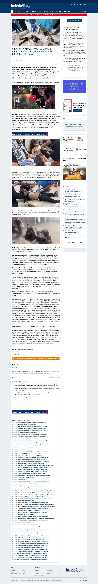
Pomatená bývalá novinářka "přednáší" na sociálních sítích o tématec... (33, 551)
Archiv (26, 11)
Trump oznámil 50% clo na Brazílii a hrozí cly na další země (30, 547)
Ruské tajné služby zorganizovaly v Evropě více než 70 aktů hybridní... (33, 516)
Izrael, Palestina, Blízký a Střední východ (24, 349)
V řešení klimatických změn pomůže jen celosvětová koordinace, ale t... (33, 545)
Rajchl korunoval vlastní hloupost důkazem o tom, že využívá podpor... (41, 490)
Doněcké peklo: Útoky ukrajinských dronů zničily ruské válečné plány (33, 502)
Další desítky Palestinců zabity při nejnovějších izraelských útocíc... (32, 428)
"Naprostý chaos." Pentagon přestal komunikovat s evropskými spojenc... (34, 475)
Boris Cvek (20, 504)
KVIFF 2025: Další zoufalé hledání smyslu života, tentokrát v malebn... (37, 453)
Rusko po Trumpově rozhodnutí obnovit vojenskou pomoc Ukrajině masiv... (34, 537)
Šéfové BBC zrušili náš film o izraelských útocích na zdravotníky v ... (32, 430)
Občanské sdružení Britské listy (26, 580)
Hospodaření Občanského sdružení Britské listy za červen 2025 (31, 532)
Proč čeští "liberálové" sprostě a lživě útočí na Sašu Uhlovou (75, 200)
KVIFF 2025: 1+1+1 (28, 522)
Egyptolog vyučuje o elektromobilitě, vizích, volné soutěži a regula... (38, 498)
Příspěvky (67, 11)
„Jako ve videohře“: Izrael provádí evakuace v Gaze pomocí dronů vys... (33, 444)
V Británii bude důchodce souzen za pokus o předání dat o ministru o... (33, 520)
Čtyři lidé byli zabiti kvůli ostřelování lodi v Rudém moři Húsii (31, 539)
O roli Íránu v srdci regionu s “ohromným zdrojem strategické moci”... (39, 465)
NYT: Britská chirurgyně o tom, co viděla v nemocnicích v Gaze (31, 473)
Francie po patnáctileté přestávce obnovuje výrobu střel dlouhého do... (33, 534)
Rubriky (46, 11)
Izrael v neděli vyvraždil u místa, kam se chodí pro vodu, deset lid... (32, 422)
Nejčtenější (66, 186)
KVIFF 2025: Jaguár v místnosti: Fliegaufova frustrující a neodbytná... (39, 518)
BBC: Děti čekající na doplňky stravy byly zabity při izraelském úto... (32, 467)
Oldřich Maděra (17, 381)
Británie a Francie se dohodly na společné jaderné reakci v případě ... (33, 471)
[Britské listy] (30, 134)
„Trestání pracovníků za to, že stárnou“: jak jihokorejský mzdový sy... (32, 549)
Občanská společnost (15, 573)
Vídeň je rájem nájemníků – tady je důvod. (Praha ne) (29, 485)
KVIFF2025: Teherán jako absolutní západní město (33, 463)
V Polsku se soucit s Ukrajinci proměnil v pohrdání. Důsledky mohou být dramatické (74, 206)
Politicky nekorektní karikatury (74, 159)
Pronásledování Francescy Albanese (26, 477)
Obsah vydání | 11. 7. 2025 (20, 420)
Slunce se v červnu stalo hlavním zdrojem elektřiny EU (29, 526)
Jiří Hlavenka (20, 498)
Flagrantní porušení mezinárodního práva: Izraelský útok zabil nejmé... (33, 469)
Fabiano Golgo (21, 518)
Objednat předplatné (74, 20)
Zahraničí (13, 569)
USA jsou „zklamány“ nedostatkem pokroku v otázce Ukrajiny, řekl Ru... (33, 543)
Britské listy (21, 6)
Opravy (36, 572)
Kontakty (37, 570)
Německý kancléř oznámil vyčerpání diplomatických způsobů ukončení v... (34, 492)
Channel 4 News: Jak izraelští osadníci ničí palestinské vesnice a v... (32, 442)
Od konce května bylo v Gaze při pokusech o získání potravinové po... (33, 451)
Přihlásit (84, 4)
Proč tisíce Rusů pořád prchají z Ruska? (75, 211)
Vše (81, 242)
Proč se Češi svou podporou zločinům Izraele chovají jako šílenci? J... (33, 436)
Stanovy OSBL (50, 569)
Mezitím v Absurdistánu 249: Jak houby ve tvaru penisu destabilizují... (40, 506)
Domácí (23, 569)
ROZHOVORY (33, 11)
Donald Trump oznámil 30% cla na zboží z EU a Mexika (29, 446)
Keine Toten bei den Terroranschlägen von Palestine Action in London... (33, 426)
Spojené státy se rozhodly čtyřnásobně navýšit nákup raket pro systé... (33, 508)
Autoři (61, 11)
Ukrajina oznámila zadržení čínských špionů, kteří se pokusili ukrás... (32, 512)
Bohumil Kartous (21, 490)
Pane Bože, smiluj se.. (22, 479)
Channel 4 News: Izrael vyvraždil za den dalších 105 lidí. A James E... (32, 487)
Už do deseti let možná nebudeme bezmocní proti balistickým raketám (38, 504)
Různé (23, 573)
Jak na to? (67, 128)
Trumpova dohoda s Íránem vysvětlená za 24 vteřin (75, 236)
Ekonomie (13, 570)
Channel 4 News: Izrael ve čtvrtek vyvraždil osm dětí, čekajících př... (32, 459)
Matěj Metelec (21, 500)
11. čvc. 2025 (25, 381)
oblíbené (58, 377)
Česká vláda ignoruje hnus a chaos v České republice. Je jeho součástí (33, 461)
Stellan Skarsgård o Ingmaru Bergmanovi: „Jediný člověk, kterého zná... (33, 457)
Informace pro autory (51, 572)
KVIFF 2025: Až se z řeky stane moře (32, 528)
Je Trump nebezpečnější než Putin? (25, 448)
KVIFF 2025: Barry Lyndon (30, 524)
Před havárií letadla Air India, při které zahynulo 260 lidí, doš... (31, 455)
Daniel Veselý (21, 465)
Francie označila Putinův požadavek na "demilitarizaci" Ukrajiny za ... (33, 496)
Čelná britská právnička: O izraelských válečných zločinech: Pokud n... (33, 555)
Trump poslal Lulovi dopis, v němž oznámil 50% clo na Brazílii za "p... (39, 530)
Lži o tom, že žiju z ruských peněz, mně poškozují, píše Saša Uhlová (73, 195)
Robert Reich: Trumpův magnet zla (25, 449)
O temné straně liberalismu (72, 232)
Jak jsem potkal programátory (30, 483)
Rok (77, 242)
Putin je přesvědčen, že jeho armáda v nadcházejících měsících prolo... (33, 489)
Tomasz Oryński (21, 506)
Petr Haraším (20, 483)
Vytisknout (16, 354)
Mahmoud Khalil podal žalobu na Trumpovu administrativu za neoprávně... (33, 481)
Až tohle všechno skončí (23, 438)
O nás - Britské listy (39, 569)
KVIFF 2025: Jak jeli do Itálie (28, 514)
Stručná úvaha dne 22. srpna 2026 (73, 191)
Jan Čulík (20, 424)
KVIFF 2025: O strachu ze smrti (29, 424)
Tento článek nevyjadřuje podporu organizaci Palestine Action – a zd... (33, 557)
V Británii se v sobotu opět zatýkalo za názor (27, 432)
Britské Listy (75, 570)
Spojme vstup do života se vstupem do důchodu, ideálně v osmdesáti (73, 228)
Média (23, 572)
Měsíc (73, 242)
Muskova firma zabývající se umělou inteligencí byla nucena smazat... (32, 559)
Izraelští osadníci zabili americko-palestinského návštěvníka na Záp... (33, 440)
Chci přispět (77, 111)
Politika (23, 570)
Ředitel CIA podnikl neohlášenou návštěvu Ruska (74, 215)
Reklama (37, 573)
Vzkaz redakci (50, 570)
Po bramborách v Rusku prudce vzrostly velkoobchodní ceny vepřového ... (34, 541)
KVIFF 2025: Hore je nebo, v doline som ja (31, 510)
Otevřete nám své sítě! (29, 500)
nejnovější (51, 377)
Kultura (12, 572)
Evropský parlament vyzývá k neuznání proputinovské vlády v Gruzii (32, 535)
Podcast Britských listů (73, 119)
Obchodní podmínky (39, 575)
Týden (68, 242)
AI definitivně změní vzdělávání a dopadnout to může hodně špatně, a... (41, 494)
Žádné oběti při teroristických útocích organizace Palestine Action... (32, 434)
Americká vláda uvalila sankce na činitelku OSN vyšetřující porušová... (32, 553)
